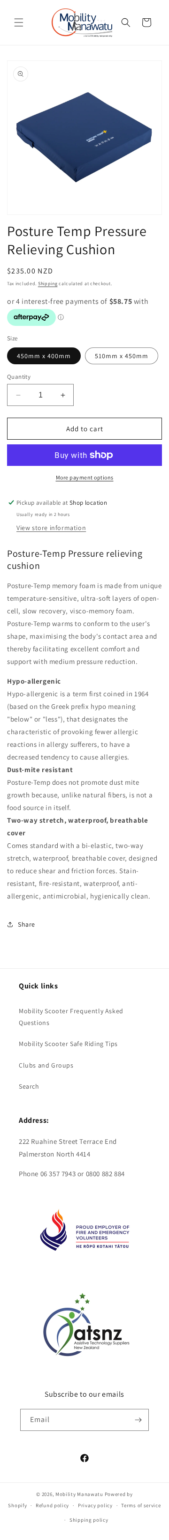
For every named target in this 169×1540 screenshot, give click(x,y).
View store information (51, 527)
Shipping (48, 283)
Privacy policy (95, 1505)
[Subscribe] (138, 1420)
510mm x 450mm (121, 356)
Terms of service (141, 1505)
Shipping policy (88, 1520)
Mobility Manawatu (79, 1494)
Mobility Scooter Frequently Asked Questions (71, 1017)
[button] (18, 22)
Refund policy (52, 1505)
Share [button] (26, 924)
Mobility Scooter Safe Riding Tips (68, 1043)
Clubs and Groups (46, 1065)
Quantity (19, 377)
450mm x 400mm (44, 356)
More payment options (85, 477)
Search (29, 1086)
